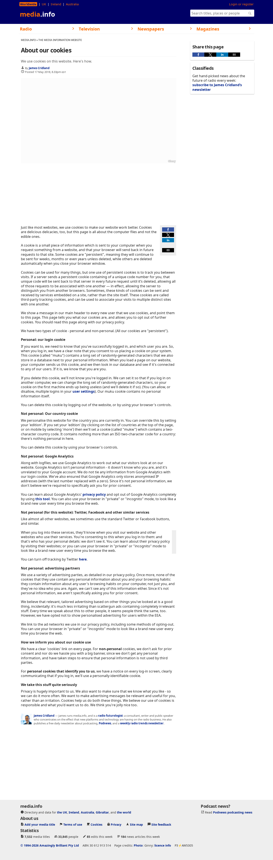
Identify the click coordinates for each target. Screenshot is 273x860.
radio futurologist (110, 716)
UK (44, 4)
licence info (162, 845)
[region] (98, 194)
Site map (136, 824)
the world (124, 812)
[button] (168, 229)
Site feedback (161, 824)
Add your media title (40, 824)
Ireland (56, 4)
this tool (42, 499)
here (83, 559)
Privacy (116, 824)
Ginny (172, 161)
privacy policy (94, 494)
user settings (84, 391)
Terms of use (72, 824)
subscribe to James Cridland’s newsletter (217, 87)
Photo (138, 845)
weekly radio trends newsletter (142, 723)
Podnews (105, 723)
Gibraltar (102, 812)
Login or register (241, 4)
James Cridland (39, 68)
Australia (72, 4)
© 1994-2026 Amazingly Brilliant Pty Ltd (49, 845)
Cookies (96, 824)
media (37, 14)
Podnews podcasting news (232, 812)
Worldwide (28, 4)
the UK (62, 812)
